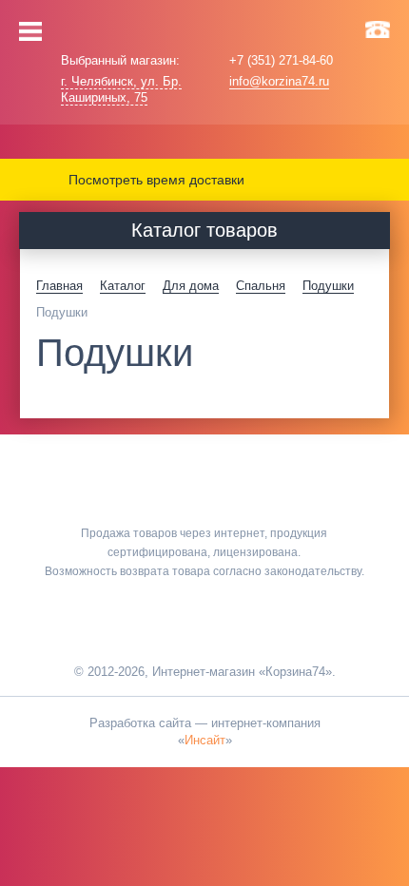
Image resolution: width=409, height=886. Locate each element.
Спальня (260, 286)
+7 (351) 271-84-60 (281, 60)
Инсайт (205, 740)
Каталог (123, 286)
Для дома (191, 286)
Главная (59, 286)
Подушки (328, 286)
